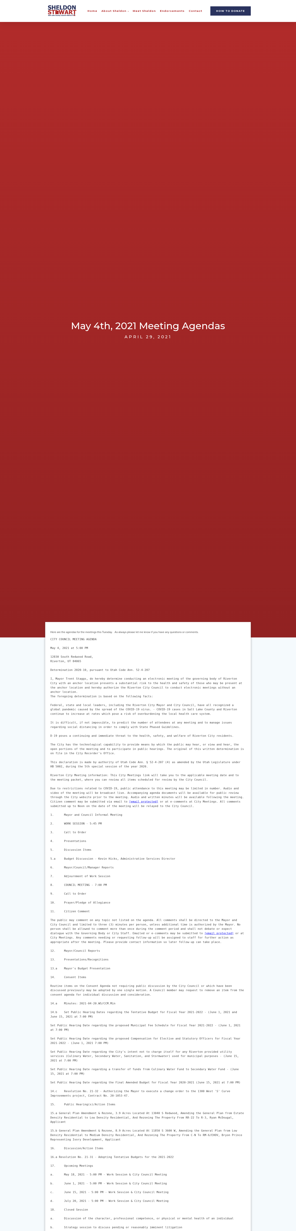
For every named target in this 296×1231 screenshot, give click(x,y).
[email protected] (143, 801)
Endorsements (172, 11)
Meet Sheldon (144, 11)
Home (92, 11)
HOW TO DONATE (230, 11)
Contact (195, 11)
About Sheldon (113, 11)
